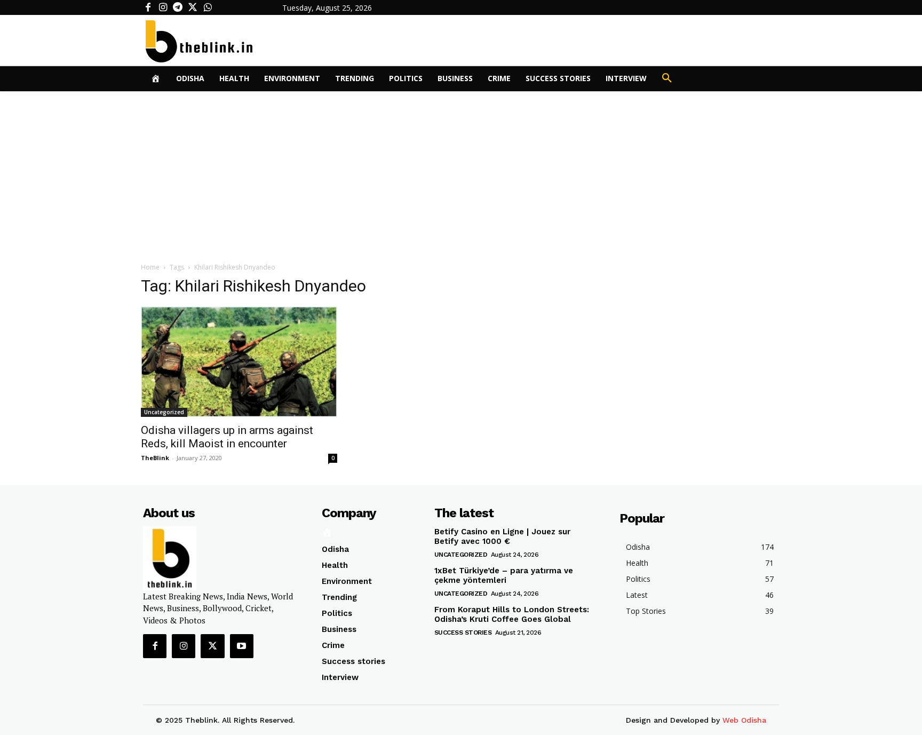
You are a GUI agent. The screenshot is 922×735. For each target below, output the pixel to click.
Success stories (463, 632)
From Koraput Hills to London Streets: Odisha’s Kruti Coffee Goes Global (511, 614)
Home (150, 267)
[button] (667, 78)
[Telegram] (177, 7)
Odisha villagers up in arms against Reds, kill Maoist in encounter (227, 437)
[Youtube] (241, 646)
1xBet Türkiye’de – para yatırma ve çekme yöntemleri (503, 575)
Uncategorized (164, 412)
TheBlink (155, 458)
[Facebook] (148, 7)
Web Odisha (744, 720)
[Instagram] (163, 7)
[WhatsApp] (207, 7)
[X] (192, 7)
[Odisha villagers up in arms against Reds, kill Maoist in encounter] (239, 361)
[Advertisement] (461, 171)
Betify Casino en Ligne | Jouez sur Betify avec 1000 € (502, 536)
